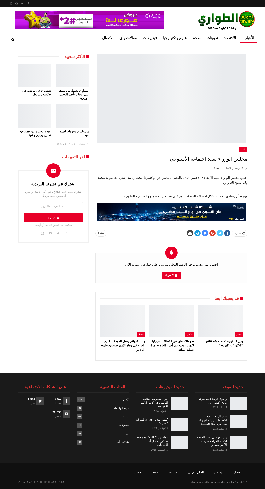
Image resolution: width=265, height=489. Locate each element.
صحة (197, 38)
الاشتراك (170, 275)
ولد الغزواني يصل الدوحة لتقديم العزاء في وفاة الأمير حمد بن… (212, 441)
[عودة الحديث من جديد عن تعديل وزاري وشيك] (34, 116)
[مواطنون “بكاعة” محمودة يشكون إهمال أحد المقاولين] (179, 442)
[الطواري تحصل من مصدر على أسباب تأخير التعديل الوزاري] (72, 75)
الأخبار (249, 38)
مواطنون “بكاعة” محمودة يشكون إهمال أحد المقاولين (152, 441)
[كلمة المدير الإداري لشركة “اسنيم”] (179, 424)
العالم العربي (196, 472)
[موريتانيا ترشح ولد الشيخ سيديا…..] (72, 116)
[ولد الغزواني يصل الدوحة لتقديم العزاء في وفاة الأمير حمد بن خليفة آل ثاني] (122, 321)
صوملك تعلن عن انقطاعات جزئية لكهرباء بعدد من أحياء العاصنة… (212, 420)
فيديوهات (150, 38)
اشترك (51, 217)
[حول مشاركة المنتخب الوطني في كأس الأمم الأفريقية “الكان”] (179, 403)
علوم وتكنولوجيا (175, 38)
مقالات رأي (128, 38)
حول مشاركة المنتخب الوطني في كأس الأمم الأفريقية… (154, 402)
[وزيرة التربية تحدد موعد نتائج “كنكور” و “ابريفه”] (220, 321)
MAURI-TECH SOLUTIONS (49, 482)
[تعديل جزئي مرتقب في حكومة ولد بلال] (34, 75)
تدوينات (212, 38)
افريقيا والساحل (120, 408)
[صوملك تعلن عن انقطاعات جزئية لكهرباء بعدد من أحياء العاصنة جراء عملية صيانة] (171, 321)
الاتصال (107, 38)
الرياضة (125, 416)
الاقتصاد (230, 38)
